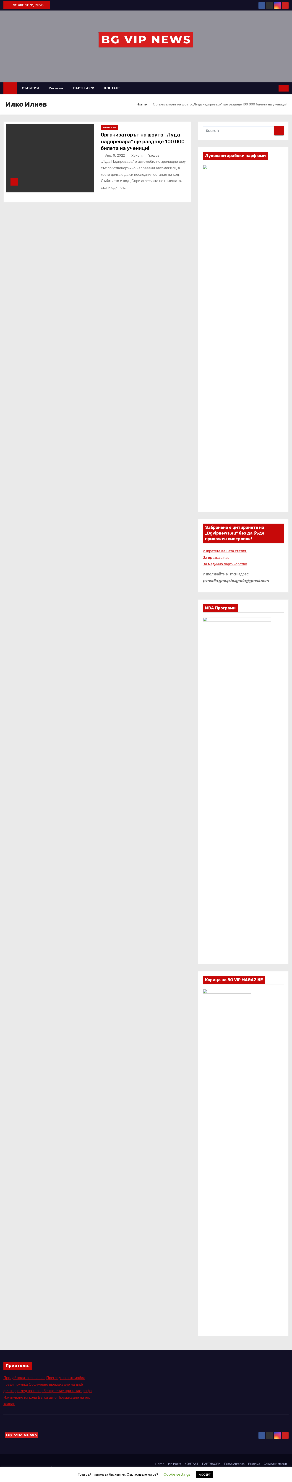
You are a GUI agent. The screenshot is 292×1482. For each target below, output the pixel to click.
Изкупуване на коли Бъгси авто (30, 1397)
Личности (109, 127)
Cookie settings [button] (177, 1474)
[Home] (10, 88)
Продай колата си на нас (24, 1377)
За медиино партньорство (225, 564)
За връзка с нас (216, 557)
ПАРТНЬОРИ (83, 88)
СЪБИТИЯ (30, 88)
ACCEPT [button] (205, 1474)
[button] (275, 88)
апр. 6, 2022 (115, 155)
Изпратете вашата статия (225, 551)
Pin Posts (174, 1464)
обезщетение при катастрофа (67, 1390)
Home (142, 104)
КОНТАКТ (112, 88)
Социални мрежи (275, 1464)
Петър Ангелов (234, 1464)
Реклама (56, 88)
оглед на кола (29, 1390)
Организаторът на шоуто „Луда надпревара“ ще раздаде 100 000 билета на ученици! (143, 141)
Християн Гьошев (144, 155)
